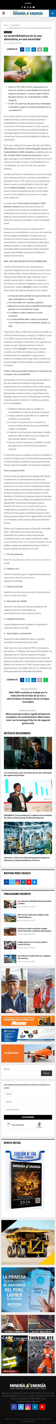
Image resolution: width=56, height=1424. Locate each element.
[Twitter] (21, 1407)
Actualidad (8, 32)
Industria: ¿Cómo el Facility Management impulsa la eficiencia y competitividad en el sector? (27, 859)
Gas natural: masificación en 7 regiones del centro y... (34, 957)
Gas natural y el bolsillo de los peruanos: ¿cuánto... (35, 902)
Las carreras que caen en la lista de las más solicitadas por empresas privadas (28, 774)
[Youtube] (42, 1407)
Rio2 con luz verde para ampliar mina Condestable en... (33, 916)
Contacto (28, 3)
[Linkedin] (35, 1407)
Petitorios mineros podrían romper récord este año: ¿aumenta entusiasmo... (35, 929)
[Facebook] (14, 1407)
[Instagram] (28, 1407)
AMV (33, 1421)
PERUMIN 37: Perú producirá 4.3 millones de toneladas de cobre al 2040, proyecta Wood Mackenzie (28, 817)
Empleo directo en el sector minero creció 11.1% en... (32, 943)
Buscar (7, 1069)
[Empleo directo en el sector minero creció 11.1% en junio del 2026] (10, 945)
